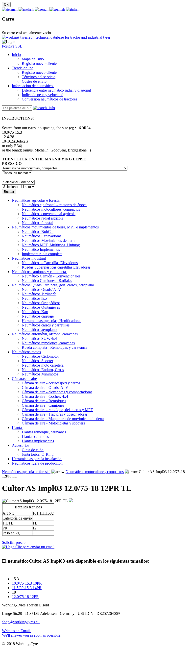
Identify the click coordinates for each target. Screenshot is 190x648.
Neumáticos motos (26, 352)
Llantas (17, 427)
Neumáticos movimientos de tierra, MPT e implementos (55, 227)
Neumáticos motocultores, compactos (95, 472)
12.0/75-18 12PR (25, 597)
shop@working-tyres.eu (21, 622)
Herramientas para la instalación (37, 459)
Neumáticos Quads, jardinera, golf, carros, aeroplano (53, 285)
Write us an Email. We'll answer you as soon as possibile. (31, 633)
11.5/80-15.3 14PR (27, 588)
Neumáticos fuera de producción (37, 463)
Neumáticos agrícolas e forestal (36, 200)
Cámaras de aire (24, 378)
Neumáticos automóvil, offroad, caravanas (45, 334)
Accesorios (20, 445)
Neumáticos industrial (29, 258)
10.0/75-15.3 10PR (27, 583)
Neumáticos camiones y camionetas (39, 272)
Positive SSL (12, 46)
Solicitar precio (13, 542)
